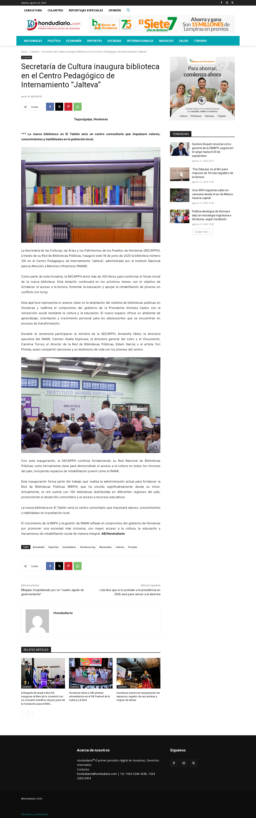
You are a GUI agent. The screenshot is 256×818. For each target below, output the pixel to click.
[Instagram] (227, 3)
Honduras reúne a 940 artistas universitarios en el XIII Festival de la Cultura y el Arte (89, 696)
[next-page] (30, 713)
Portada (132, 546)
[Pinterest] (68, 107)
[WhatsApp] (78, 107)
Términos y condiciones (34, 814)
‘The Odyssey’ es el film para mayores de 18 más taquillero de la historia (212, 173)
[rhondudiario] (37, 621)
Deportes (53, 546)
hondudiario (69, 546)
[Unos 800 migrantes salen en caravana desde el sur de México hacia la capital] (179, 195)
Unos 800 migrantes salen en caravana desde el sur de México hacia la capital (212, 194)
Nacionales (105, 546)
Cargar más (201, 231)
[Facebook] (221, 3)
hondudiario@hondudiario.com (97, 774)
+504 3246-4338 (136, 774)
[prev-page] (23, 713)
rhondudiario (63, 613)
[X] (232, 3)
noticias (120, 546)
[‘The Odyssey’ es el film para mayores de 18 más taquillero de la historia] (179, 174)
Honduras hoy (87, 546)
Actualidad (38, 546)
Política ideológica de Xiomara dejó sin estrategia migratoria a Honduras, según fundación (211, 215)
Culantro (35, 51)
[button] (128, 10)
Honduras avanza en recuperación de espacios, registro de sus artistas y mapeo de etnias (138, 696)
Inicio (24, 51)
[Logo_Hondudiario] (53, 24)
